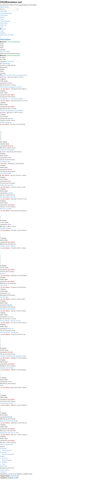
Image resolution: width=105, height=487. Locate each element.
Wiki (1, 27)
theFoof (4, 163)
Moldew (4, 77)
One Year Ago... (4, 297)
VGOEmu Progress (5, 122)
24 (0, 134)
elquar (9, 224)
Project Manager (5, 21)
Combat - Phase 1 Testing (7, 246)
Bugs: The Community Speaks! (9, 421)
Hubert (9, 158)
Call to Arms (3, 285)
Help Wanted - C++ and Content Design (11, 99)
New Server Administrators (8, 309)
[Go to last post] (12, 83)
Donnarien (10, 317)
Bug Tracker (3, 23)
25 (0, 136)
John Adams (6, 89)
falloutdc (9, 305)
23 (0, 132)
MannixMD (15, 478)
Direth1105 (10, 328)
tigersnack (10, 118)
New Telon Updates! (6, 209)
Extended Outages (5, 228)
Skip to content (4, 7)
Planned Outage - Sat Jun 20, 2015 (10, 321)
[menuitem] (6, 13)
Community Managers (13, 42)
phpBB (9, 474)
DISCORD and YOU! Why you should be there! (13, 75)
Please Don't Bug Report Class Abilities (11, 110)
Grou (8, 293)
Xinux (9, 181)
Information (5, 39)
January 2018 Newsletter (7, 150)
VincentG (10, 352)
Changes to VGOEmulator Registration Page (13, 356)
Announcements (5, 51)
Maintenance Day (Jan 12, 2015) (9, 433)
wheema (9, 381)
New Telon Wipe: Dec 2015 (8, 197)
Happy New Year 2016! (7, 185)
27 (0, 140)
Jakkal (3, 112)
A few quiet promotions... (7, 403)
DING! (2, 385)
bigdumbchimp (6, 63)
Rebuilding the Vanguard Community (10, 87)
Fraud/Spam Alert (5, 161)
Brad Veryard (15, 476)
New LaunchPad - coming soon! (9, 332)
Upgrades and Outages (7, 368)
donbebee (10, 193)
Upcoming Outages (5, 173)
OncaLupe (10, 146)
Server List (3, 25)
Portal (2, 19)
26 (0, 138)
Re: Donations (10, 61)
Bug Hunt (2, 273)
